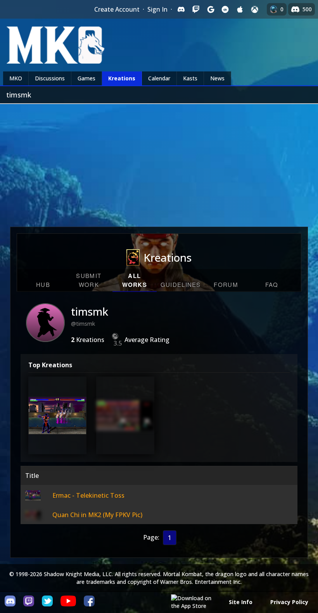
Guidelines (181, 284)
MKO (15, 78)
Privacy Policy (289, 602)
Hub (43, 284)
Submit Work (88, 279)
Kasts (190, 78)
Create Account (117, 9)
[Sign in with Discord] (181, 9)
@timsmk (83, 323)
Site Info (240, 602)
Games (86, 78)
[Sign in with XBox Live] (255, 9)
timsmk (89, 311)
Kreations (121, 78)
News (217, 78)
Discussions (50, 78)
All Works (134, 280)
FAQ (271, 284)
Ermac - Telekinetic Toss (57, 420)
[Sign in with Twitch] (196, 9)
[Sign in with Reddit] (225, 9)
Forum (226, 284)
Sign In (157, 9)
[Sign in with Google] (210, 9)
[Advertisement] (159, 162)
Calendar (159, 78)
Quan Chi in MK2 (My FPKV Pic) (125, 420)
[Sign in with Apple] (240, 9)
